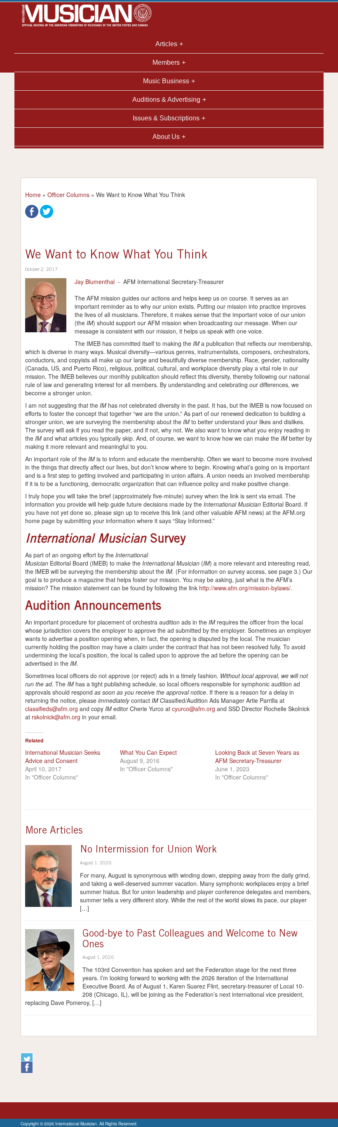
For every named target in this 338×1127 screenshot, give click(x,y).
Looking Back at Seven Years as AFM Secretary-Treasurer (257, 756)
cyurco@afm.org (193, 708)
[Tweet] (46, 211)
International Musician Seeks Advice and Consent (62, 756)
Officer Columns (68, 194)
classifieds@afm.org (51, 708)
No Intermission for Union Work (148, 850)
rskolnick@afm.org (56, 717)
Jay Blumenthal (95, 281)
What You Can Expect (148, 752)
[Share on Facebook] (31, 211)
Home (33, 194)
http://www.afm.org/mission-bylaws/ (245, 588)
